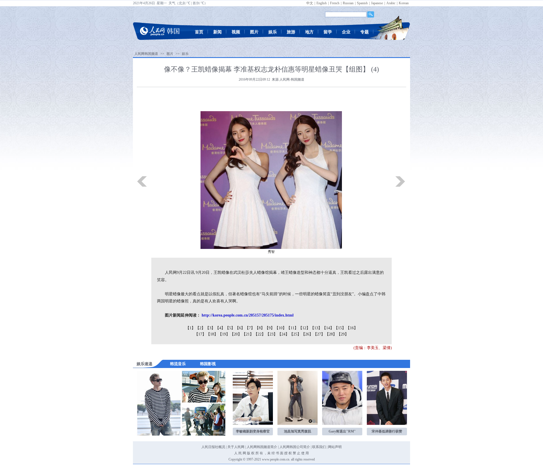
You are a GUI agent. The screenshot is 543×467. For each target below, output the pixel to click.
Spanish (362, 3)
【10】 (280, 328)
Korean (404, 3)
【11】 (292, 328)
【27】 (319, 334)
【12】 (304, 328)
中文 (309, 3)
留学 (328, 32)
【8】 (260, 328)
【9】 (270, 328)
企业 (346, 32)
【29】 (343, 334)
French (334, 3)
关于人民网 (235, 447)
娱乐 (272, 32)
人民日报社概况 (213, 447)
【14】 (328, 328)
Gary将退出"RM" (342, 431)
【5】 (230, 328)
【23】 (271, 334)
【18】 (212, 334)
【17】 (200, 334)
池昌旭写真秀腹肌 (297, 431)
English (321, 3)
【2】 (200, 328)
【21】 (248, 334)
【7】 (250, 328)
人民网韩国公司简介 (294, 447)
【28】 (331, 334)
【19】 (224, 334)
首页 (199, 32)
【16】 (352, 328)
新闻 (217, 32)
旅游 (291, 32)
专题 (364, 32)
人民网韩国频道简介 (262, 447)
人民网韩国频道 (146, 54)
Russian (348, 3)
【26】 (307, 334)
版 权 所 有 (255, 453)
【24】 (283, 334)
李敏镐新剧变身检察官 (253, 431)
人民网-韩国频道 (291, 79)
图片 (254, 32)
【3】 (210, 328)
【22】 (260, 334)
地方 (309, 32)
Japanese (377, 3)
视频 (236, 32)
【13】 (316, 328)
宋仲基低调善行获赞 (387, 431)
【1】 (190, 328)
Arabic (390, 3)
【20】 (236, 334)
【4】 (220, 328)
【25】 (295, 334)
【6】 (240, 328)
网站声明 (335, 447)
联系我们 (319, 447)
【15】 (340, 328)
